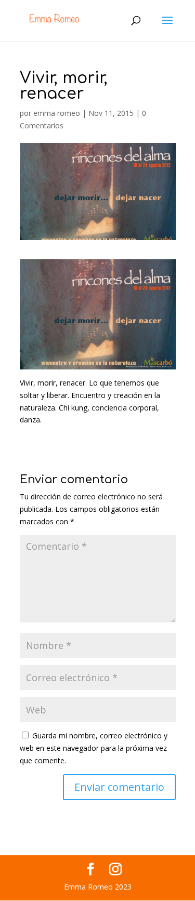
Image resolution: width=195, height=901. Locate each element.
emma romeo (56, 113)
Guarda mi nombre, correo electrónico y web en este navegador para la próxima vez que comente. (93, 748)
